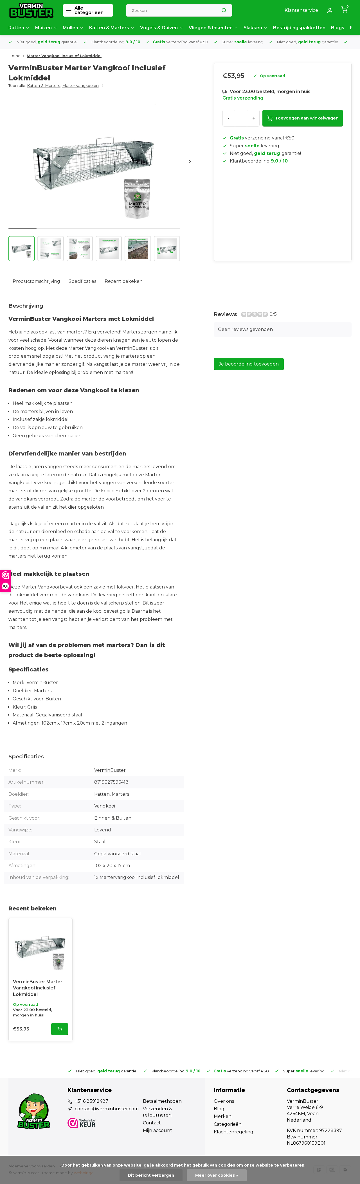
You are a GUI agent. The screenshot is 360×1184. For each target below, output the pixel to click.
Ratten (16, 27)
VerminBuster (110, 770)
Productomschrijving (36, 281)
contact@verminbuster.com (107, 1108)
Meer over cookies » (216, 1175)
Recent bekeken (124, 281)
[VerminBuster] (31, 10)
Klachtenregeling (233, 1132)
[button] (190, 161)
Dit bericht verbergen (151, 1175)
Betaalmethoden (162, 1101)
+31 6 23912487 (91, 1101)
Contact (152, 1123)
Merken (222, 1116)
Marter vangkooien (80, 85)
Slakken (253, 27)
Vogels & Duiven (159, 27)
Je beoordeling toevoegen (249, 364)
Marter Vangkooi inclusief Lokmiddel (64, 55)
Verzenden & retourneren (157, 1112)
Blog (219, 1108)
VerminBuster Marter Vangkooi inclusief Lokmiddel (37, 988)
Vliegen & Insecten (211, 27)
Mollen (70, 27)
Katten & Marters (109, 27)
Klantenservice (301, 10)
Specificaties (82, 281)
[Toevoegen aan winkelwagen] (59, 1029)
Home (14, 55)
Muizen (43, 27)
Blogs (337, 27)
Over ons (224, 1101)
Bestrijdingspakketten (299, 27)
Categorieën (228, 1124)
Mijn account (157, 1130)
